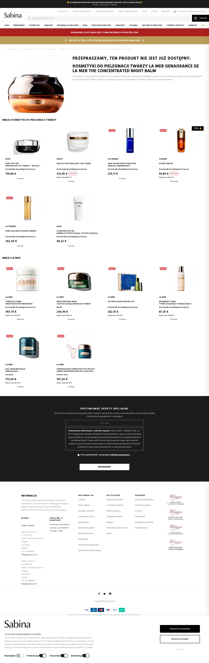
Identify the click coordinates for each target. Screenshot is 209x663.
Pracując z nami (56, 531)
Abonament (104, 467)
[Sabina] (13, 13)
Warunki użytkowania (144, 499)
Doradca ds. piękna (86, 528)
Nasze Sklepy (84, 505)
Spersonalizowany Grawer (89, 550)
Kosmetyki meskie (114, 516)
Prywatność (140, 516)
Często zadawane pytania (82, 11)
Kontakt (154, 11)
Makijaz (110, 522)
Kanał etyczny (141, 528)
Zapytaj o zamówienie (59, 528)
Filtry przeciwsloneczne (117, 528)
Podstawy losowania (144, 522)
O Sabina (82, 499)
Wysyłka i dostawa (86, 511)
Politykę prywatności (120, 455)
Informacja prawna (143, 505)
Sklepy (144, 11)
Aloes (109, 533)
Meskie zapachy (114, 511)
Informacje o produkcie (60, 524)
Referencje (83, 539)
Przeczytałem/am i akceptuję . (106, 455)
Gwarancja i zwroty (86, 516)
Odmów (180, 649)
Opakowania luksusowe (88, 545)
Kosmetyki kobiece (115, 505)
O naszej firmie (63, 11)
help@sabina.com (29, 554)
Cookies (138, 511)
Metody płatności (86, 533)
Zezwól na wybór (180, 639)
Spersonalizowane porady (105, 11)
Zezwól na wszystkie (180, 629)
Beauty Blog (83, 522)
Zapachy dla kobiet (115, 499)
